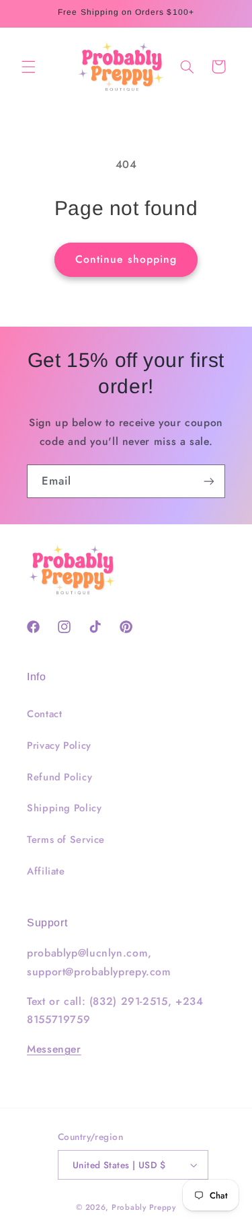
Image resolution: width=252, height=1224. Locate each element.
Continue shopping (126, 259)
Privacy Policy (59, 745)
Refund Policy (59, 777)
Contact (44, 713)
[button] (28, 66)
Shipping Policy (64, 808)
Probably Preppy (144, 1207)
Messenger (54, 1049)
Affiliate (46, 871)
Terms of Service (66, 839)
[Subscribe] (209, 480)
